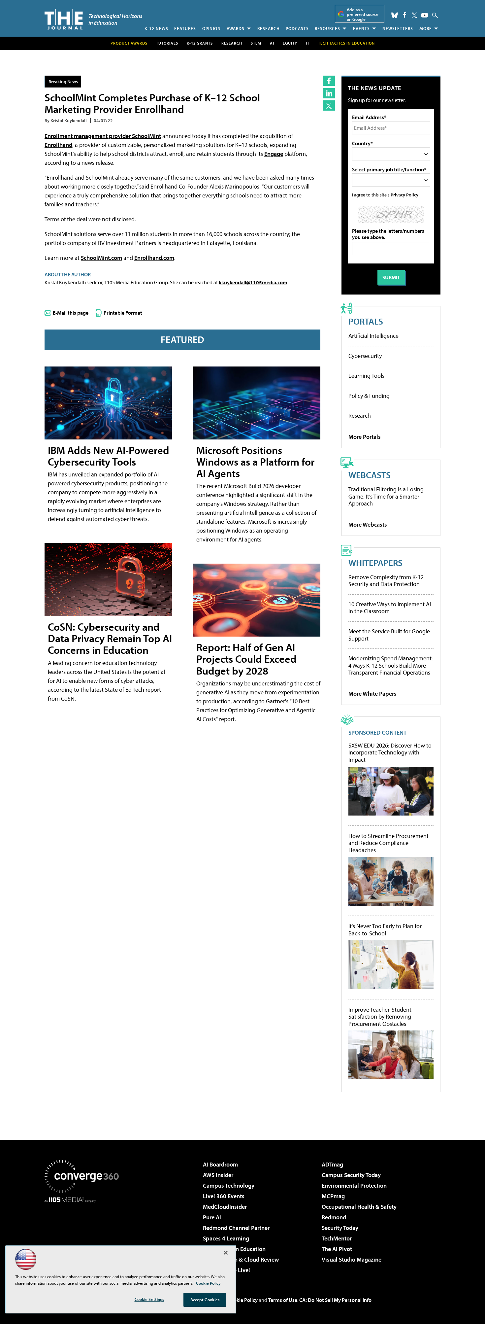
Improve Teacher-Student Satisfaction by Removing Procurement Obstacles (379, 1017)
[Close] (225, 1252)
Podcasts (297, 28)
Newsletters (397, 28)
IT (307, 43)
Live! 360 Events (223, 1196)
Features (185, 28)
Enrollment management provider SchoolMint (103, 136)
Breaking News (63, 81)
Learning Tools (366, 375)
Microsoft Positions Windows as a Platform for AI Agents (255, 461)
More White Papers (372, 693)
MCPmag (333, 1196)
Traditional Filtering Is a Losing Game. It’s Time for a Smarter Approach (386, 496)
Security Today (340, 1228)
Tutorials (167, 43)
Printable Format (123, 312)
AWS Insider (218, 1175)
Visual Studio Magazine (351, 1259)
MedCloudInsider (225, 1206)
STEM (256, 43)
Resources (327, 28)
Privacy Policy (404, 195)
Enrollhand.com (154, 257)
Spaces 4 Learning (226, 1238)
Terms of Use (282, 1300)
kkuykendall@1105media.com (253, 282)
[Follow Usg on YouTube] (424, 15)
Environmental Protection (354, 1185)
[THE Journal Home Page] (93, 19)
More (425, 28)
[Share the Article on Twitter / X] (329, 105)
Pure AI (212, 1217)
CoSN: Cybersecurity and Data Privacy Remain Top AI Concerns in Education (110, 638)
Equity (290, 43)
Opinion (211, 28)
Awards (235, 28)
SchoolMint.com (101, 257)
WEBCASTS (369, 474)
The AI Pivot (337, 1249)
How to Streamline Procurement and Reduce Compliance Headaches (388, 843)
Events (361, 28)
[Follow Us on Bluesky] (394, 15)
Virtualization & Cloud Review (241, 1259)
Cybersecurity (365, 356)
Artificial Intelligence (373, 335)
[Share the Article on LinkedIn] (329, 93)
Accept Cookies (205, 1299)
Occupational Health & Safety (359, 1206)
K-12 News (156, 28)
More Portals (364, 436)
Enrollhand (58, 145)
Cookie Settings (149, 1299)
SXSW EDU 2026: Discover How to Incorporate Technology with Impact (390, 752)
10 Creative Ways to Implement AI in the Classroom (389, 607)
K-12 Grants (200, 43)
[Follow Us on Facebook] (405, 15)
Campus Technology (228, 1185)
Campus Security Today (351, 1175)
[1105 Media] (84, 1236)
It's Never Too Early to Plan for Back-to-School (385, 930)
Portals (365, 321)
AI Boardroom (220, 1164)
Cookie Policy (243, 1300)
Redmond (334, 1217)
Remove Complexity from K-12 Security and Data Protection (386, 580)
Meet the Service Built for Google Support (389, 634)
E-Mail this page (70, 312)
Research (268, 28)
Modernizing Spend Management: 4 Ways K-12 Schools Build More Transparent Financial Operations (390, 665)
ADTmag (332, 1164)
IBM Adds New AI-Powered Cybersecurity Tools (108, 455)
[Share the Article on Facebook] (329, 81)
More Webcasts (367, 524)
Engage (273, 153)
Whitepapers (375, 562)
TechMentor (337, 1238)
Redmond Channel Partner (236, 1228)
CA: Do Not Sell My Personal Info (335, 1300)
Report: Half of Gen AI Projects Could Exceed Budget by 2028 (246, 659)
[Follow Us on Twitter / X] (414, 15)
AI (272, 43)
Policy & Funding (369, 396)
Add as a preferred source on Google (362, 14)
